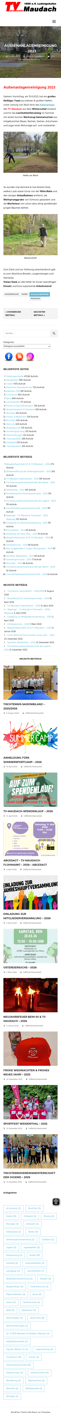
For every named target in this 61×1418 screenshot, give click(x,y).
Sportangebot (14, 1318)
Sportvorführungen (17, 1326)
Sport (8, 398)
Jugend (11, 1247)
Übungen (12, 1396)
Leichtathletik (24, 59)
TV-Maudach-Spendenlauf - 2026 (22, 479)
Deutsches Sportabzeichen (19, 387)
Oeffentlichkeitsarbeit (35, 56)
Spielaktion (29, 1310)
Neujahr (45, 1279)
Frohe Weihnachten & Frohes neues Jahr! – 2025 (30, 635)
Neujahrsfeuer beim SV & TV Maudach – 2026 (29, 628)
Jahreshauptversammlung (20, 1240)
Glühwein (32, 1224)
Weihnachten (36, 1381)
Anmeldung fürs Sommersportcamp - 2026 (27, 494)
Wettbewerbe (34, 1388)
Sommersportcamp (15, 431)
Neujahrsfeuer (14, 1287)
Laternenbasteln (34, 1263)
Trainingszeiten (13, 439)
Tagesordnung (44, 1349)
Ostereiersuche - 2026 (17, 545)
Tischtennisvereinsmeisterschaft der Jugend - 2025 (31, 501)
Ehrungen (12, 1224)
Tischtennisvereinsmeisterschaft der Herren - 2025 (30, 482)
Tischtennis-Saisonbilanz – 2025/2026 (25, 591)
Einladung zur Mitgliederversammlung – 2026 (29, 617)
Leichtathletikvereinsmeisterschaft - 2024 (26, 508)
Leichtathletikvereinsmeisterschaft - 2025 (26, 574)
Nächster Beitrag (39, 313)
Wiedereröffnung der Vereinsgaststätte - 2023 (28, 471)
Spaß (10, 1310)
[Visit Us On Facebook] (8, 362)
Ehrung (49, 1216)
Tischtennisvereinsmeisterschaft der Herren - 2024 (30, 567)
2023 (53, 56)
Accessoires (13, 1208)
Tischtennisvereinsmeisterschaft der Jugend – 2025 (28, 648)
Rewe (37, 1294)
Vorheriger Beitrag (13, 313)
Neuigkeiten (12, 380)
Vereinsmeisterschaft (18, 1365)
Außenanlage (12, 294)
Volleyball (11, 442)
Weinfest (12, 1388)
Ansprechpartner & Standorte (20, 409)
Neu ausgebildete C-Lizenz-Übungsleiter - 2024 (29, 548)
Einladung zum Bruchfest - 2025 (21, 534)
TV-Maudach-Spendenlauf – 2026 (23, 606)
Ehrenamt (30, 1216)
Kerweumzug (14, 1255)
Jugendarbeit (32, 1247)
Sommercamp (31, 1302)
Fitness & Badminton (16, 417)
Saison (11, 1302)
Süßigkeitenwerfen (17, 1341)
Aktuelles (10, 413)
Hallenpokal (13, 1232)
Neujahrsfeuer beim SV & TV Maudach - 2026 (28, 464)
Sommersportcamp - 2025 (18, 560)
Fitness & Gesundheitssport (19, 406)
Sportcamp (37, 1318)
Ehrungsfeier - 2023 (15, 530)
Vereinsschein (14, 1373)
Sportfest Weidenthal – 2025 (21, 642)
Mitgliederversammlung (19, 1279)
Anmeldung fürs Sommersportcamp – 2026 (28, 598)
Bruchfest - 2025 (14, 563)
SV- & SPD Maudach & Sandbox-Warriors (28, 1334)
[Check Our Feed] (19, 362)
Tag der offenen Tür (17, 1349)
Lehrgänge (13, 1271)
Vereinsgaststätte (15, 376)
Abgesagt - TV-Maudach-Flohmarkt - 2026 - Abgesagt (27, 517)
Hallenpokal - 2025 (15, 490)
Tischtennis (11, 395)
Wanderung (13, 1381)
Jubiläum (48, 1240)
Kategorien (8, 342)
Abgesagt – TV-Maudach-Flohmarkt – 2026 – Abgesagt (27, 611)
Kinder (35, 1255)
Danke (25, 294)
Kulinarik (12, 1263)
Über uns (10, 424)
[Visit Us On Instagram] (30, 362)
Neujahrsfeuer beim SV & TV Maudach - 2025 (28, 538)
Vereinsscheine (39, 1373)
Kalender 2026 (13, 391)
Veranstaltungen (14, 435)
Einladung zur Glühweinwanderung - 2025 (27, 523)
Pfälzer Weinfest (15, 1294)
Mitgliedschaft (13, 428)
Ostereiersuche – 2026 (18, 624)
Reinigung (35, 59)
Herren (33, 1232)
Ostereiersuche (39, 1287)
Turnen (9, 384)
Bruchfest (11, 420)
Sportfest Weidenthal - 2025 (20, 556)
